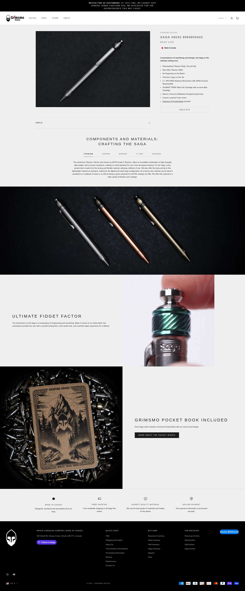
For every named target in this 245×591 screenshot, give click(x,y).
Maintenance (111, 561)
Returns (109, 557)
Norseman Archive (192, 536)
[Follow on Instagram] (7, 574)
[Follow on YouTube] (14, 574)
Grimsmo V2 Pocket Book (173, 101)
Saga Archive (190, 549)
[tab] (88, 154)
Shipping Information (114, 540)
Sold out (184, 110)
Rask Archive (190, 540)
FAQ (107, 536)
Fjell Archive (189, 544)
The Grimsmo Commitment (117, 549)
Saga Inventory (154, 549)
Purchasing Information (115, 553)
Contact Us (110, 565)
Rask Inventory (154, 540)
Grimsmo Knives (168, 33)
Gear (150, 557)
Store (55, 18)
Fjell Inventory (153, 544)
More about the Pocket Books (156, 435)
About (67, 18)
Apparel (151, 553)
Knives (32, 18)
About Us (109, 544)
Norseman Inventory (156, 536)
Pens (44, 18)
